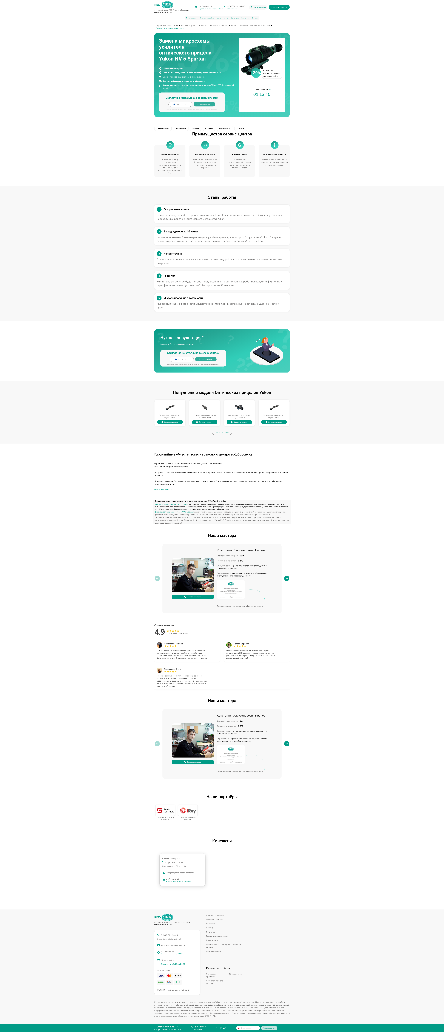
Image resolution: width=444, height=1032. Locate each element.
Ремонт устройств (207, 18)
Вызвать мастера (194, 597)
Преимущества (163, 128)
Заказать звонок (280, 7)
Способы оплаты (213, 951)
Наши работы (224, 128)
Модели (196, 128)
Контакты (245, 18)
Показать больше (222, 432)
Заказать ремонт (171, 422)
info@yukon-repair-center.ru (173, 945)
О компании (191, 18)
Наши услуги (212, 940)
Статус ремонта (259, 7)
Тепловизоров (235, 974)
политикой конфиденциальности (208, 109)
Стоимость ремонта (215, 915)
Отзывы (255, 18)
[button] (286, 578)
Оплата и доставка (214, 919)
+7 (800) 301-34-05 (236, 6)
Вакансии (235, 18)
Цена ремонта (222, 18)
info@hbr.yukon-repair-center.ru (180, 872)
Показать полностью (163, 489)
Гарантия (209, 128)
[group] (165, 812)
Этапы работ (181, 128)
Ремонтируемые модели (217, 936)
